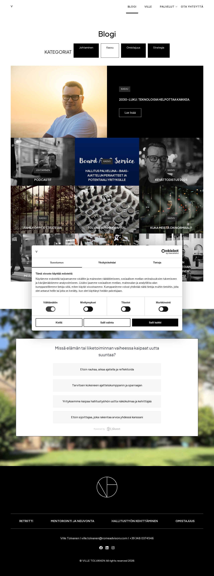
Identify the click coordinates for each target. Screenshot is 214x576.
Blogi (132, 6)
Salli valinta (107, 322)
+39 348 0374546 (142, 538)
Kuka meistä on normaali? (171, 227)
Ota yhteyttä (192, 6)
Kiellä (59, 322)
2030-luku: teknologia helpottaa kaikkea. (154, 99)
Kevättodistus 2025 (171, 180)
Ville (148, 6)
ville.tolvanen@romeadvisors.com (104, 538)
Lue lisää (130, 112)
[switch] (88, 309)
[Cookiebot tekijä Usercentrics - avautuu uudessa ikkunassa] (164, 251)
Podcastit (42, 180)
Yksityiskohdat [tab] (107, 262)
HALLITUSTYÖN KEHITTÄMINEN (135, 521)
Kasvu (110, 47)
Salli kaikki (155, 322)
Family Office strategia (43, 227)
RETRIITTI (26, 521)
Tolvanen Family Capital (107, 227)
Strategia (158, 47)
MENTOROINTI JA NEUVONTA (72, 521)
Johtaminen (86, 47)
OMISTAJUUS (185, 521)
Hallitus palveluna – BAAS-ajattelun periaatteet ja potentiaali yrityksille (107, 175)
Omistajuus (133, 47)
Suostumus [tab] (57, 262)
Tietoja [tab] (157, 262)
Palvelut (167, 6)
